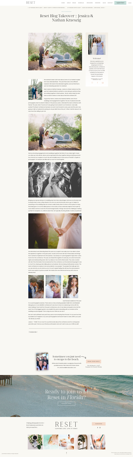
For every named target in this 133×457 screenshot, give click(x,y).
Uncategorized (66, 11)
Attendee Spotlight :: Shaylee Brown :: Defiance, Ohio (85, 7)
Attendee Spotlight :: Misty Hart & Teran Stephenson (47, 7)
